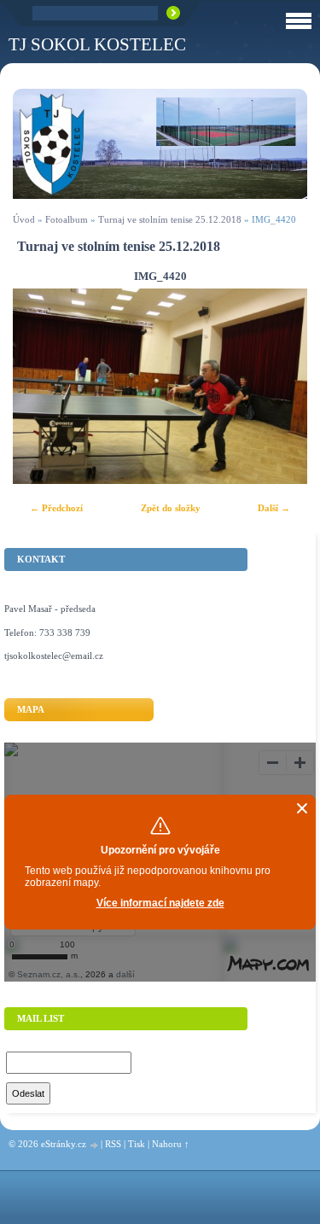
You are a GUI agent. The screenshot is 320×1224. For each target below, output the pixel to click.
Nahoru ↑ (170, 1144)
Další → (274, 508)
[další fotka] (279, 387)
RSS (113, 1144)
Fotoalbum (66, 219)
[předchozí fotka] (40, 387)
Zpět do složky (171, 508)
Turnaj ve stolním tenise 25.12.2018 (169, 219)
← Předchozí (56, 508)
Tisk (136, 1144)
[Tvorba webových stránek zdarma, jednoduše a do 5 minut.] (95, 1145)
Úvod (24, 219)
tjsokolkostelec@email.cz (53, 655)
